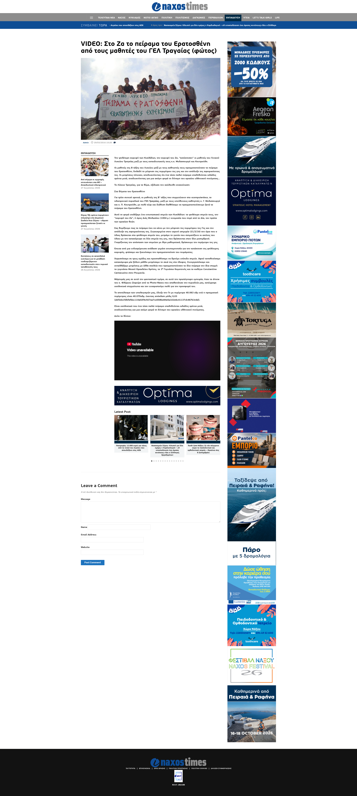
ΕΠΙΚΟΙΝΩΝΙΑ (144, 768)
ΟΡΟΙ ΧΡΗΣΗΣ (159, 768)
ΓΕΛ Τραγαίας (151, 201)
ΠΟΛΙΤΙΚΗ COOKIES (199, 768)
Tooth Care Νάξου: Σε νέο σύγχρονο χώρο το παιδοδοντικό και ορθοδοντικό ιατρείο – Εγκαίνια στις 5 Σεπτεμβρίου (203, 449)
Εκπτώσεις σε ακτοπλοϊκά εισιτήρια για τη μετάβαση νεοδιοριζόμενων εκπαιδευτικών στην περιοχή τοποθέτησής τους (94, 261)
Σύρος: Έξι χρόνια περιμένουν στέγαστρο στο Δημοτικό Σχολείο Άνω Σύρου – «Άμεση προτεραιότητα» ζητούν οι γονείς (95, 220)
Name (84, 527)
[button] (217, 439)
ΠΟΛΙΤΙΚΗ (166, 17)
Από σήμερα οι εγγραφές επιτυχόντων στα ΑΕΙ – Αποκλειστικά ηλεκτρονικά (93, 182)
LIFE (277, 17)
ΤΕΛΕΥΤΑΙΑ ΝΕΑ (106, 17)
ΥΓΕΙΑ (246, 17)
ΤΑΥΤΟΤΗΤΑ (130, 768)
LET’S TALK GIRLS (262, 17)
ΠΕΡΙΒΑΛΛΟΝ (215, 17)
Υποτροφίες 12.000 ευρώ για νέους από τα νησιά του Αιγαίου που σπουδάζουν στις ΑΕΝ (131, 448)
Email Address (88, 534)
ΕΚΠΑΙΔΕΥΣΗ (233, 17)
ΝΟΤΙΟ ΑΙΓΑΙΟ (151, 17)
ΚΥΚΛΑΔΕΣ (134, 17)
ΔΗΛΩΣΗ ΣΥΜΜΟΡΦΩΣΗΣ (221, 768)
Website (85, 547)
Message (85, 499)
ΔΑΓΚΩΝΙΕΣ (199, 17)
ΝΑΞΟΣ (122, 17)
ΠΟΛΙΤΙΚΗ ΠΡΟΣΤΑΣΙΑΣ (178, 768)
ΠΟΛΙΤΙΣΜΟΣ (182, 17)
